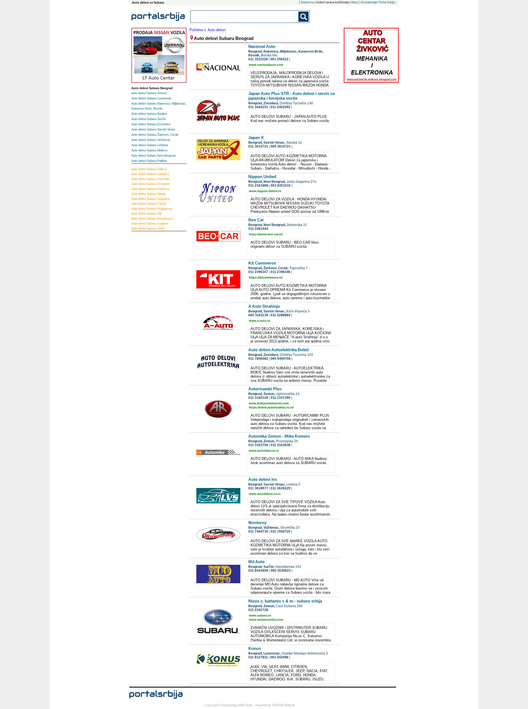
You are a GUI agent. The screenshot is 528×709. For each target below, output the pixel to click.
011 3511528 (258, 59)
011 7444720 (280, 531)
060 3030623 (281, 570)
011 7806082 (258, 359)
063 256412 (279, 59)
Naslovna (307, 2)
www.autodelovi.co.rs (264, 493)
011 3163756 (258, 445)
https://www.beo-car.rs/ (266, 234)
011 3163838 (280, 445)
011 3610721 (258, 146)
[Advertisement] (153, 316)
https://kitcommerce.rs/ (265, 277)
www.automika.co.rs (264, 450)
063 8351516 (281, 185)
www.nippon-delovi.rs (265, 191)
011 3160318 (258, 398)
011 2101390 (280, 398)
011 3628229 (280, 488)
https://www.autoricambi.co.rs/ (271, 407)
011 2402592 (280, 107)
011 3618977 (258, 488)
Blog (354, 2)
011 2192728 (258, 610)
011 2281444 (258, 229)
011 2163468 (258, 185)
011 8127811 (258, 657)
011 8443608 (258, 570)
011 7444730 (258, 531)
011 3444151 (258, 107)
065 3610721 (281, 146)
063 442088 (279, 657)
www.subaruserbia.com (266, 619)
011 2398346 (280, 272)
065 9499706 (281, 359)
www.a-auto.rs (259, 320)
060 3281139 (258, 315)
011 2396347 (258, 272)
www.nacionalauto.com (266, 64)
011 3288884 (280, 315)
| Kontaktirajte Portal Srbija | (377, 2)
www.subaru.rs (260, 615)
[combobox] (244, 17)
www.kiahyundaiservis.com (269, 403)
